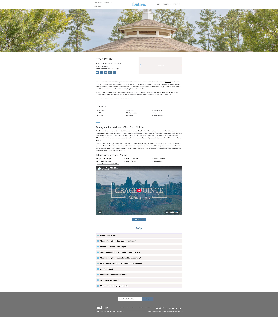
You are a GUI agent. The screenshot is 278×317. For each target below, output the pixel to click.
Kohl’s (175, 138)
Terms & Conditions (162, 311)
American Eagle (107, 138)
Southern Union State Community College (108, 164)
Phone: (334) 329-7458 (102, 66)
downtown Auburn (136, 131)
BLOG (158, 4)
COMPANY (166, 4)
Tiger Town (132, 138)
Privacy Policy (169, 311)
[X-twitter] (176, 308)
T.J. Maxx (170, 138)
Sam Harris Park (107, 145)
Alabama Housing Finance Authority (166, 92)
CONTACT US (108, 2)
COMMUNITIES (98, 2)
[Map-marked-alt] (105, 72)
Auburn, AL (168, 82)
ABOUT (122, 307)
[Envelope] (110, 72)
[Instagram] (101, 72)
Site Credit (180, 311)
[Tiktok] (167, 308)
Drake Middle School (159, 158)
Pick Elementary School (132, 158)
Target (166, 138)
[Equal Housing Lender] (180, 308)
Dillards (98, 138)
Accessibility (175, 311)
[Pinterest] (170, 308)
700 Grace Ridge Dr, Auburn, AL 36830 (108, 63)
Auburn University (158, 161)
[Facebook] (97, 72)
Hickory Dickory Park (143, 143)
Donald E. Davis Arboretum (140, 148)
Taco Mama (104, 133)
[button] (2, 30)
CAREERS (176, 4)
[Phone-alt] (114, 72)
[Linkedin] (163, 308)
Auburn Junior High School (104, 161)
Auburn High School (131, 161)
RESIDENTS (97, 6)
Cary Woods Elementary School (105, 158)
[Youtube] (173, 308)
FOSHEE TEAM (130, 307)
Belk (101, 138)
